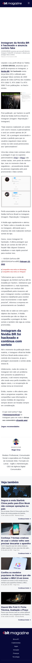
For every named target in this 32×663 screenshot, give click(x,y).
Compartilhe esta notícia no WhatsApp (13, 269)
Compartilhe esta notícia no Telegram (13, 272)
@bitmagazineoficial (11, 415)
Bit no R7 (16, 639)
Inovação (16, 650)
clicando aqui (21, 420)
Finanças (16, 653)
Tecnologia (16, 657)
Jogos (16, 646)
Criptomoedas (16, 643)
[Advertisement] (16, 24)
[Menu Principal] (29, 3)
